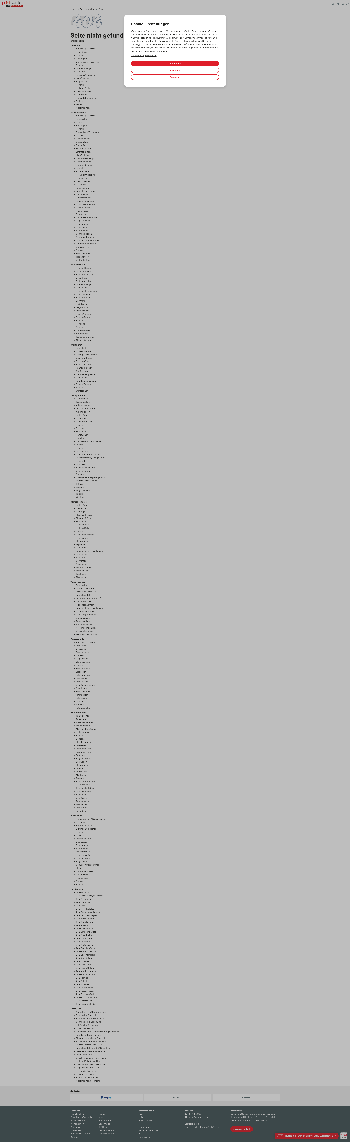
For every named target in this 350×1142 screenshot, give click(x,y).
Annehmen (175, 63)
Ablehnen (175, 70)
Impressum (151, 55)
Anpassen (175, 77)
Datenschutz (137, 55)
